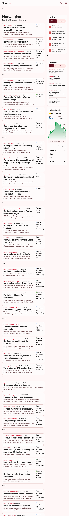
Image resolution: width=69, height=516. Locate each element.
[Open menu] (66, 3)
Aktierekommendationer (15, 209)
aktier (10, 124)
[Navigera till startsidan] (6, 3)
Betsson (11, 189)
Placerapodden (13, 252)
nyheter (5, 25)
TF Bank (11, 503)
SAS (10, 109)
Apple (10, 353)
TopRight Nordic (13, 491)
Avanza (11, 25)
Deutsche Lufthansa (14, 95)
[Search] (61, 3)
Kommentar (6, 51)
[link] (23, 30)
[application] (57, 132)
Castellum (12, 383)
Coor (10, 447)
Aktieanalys (13, 51)
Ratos (11, 460)
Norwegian (12, 39)
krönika (5, 189)
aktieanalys (14, 366)
